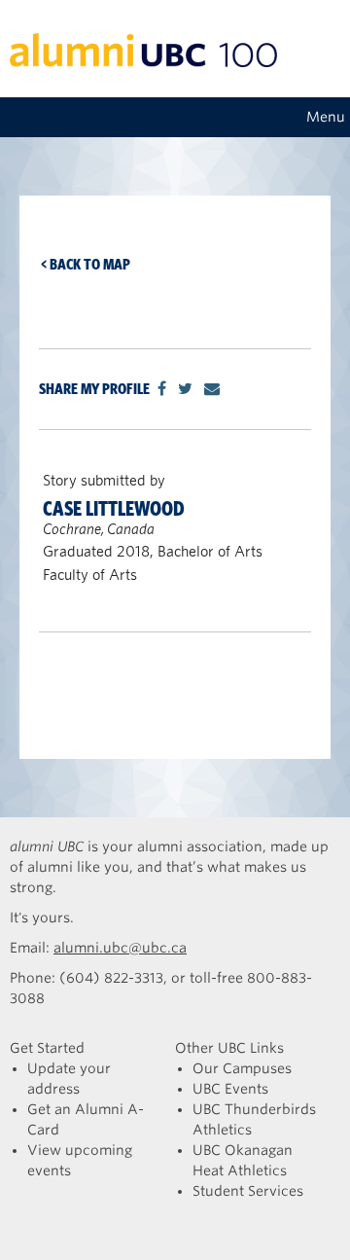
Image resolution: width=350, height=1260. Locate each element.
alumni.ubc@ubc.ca (120, 947)
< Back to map (85, 264)
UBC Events (230, 1089)
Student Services (247, 1191)
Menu (325, 117)
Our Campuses (242, 1068)
